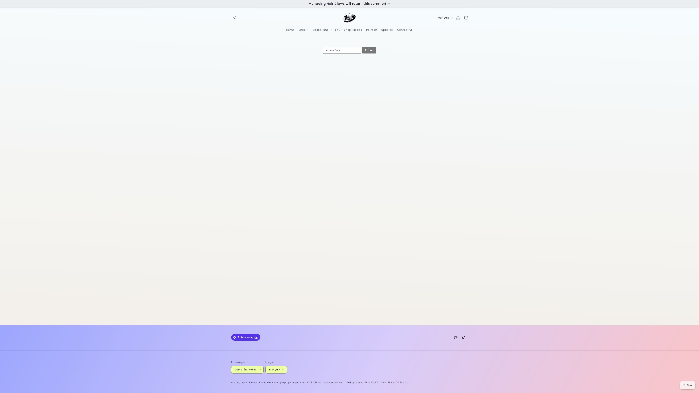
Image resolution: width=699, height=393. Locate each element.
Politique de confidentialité (362, 382)
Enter (369, 50)
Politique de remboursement (327, 382)
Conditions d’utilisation (394, 382)
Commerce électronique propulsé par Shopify (282, 382)
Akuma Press (248, 382)
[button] (235, 18)
